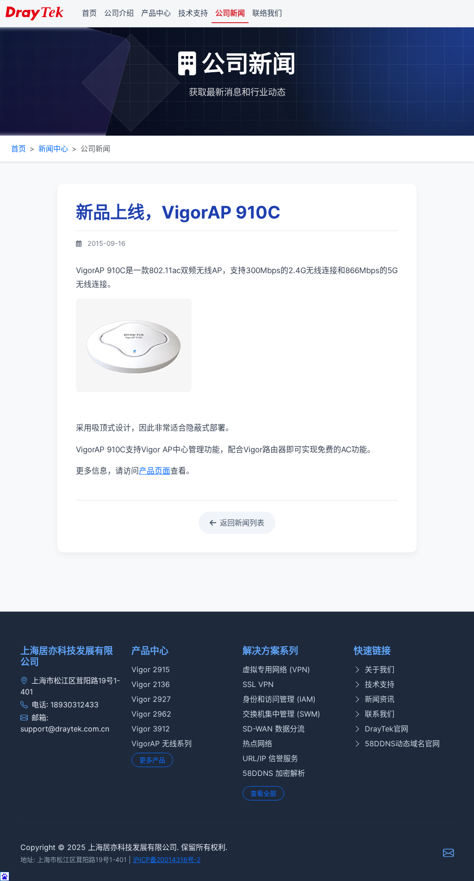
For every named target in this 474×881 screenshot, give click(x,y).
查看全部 (263, 793)
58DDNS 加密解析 (274, 773)
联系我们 (379, 714)
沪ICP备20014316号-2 (166, 859)
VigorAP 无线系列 (161, 743)
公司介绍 (119, 13)
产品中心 (156, 13)
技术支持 (193, 13)
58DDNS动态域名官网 (402, 743)
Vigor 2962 (151, 714)
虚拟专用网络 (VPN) (276, 669)
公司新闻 (230, 13)
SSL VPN (258, 684)
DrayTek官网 (386, 728)
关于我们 (379, 669)
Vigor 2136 (150, 684)
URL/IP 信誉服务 (270, 758)
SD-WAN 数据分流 (274, 728)
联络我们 (267, 13)
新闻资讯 (379, 699)
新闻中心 (53, 148)
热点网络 (257, 743)
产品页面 (154, 470)
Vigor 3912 (150, 728)
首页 (89, 13)
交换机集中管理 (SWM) (281, 714)
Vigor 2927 (151, 699)
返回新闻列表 (242, 522)
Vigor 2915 (150, 669)
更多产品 (152, 760)
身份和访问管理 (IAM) (279, 699)
